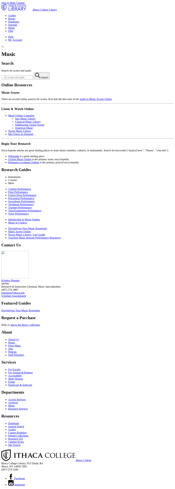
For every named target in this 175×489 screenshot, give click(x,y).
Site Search (14, 445)
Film (10, 31)
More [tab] (11, 183)
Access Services (17, 399)
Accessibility (15, 375)
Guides (12, 15)
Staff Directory (16, 354)
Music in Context (17, 222)
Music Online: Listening (21, 115)
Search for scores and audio (16, 70)
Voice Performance (18, 213)
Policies (12, 351)
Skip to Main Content (13, 2)
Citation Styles (16, 441)
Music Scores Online (19, 231)
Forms (11, 381)
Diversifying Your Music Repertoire (27, 228)
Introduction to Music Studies (24, 219)
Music (11, 27)
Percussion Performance (21, 198)
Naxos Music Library (19, 131)
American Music (24, 127)
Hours (11, 342)
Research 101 (15, 438)
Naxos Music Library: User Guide (26, 234)
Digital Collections (18, 435)
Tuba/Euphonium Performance (24, 210)
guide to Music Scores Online (96, 99)
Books (11, 18)
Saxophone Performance (21, 201)
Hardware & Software (20, 384)
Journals (12, 24)
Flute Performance (18, 192)
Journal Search (16, 426)
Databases (13, 21)
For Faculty (14, 369)
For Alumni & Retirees (20, 372)
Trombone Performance (21, 204)
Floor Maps (14, 345)
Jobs (10, 348)
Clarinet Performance (19, 189)
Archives (13, 402)
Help (11, 36)
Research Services (18, 408)
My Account (15, 39)
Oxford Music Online (19, 159)
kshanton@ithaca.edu (13, 292)
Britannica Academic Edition (23, 162)
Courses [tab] (12, 180)
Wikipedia (13, 156)
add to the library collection (25, 324)
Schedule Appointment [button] (13, 295)
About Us (13, 339)
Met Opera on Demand (20, 134)
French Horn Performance (22, 195)
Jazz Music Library (25, 118)
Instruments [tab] (14, 177)
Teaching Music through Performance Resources (34, 237)
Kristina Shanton (10, 280)
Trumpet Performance (20, 207)
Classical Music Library (28, 121)
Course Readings (17, 432)
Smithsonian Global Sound (29, 124)
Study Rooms (15, 378)
